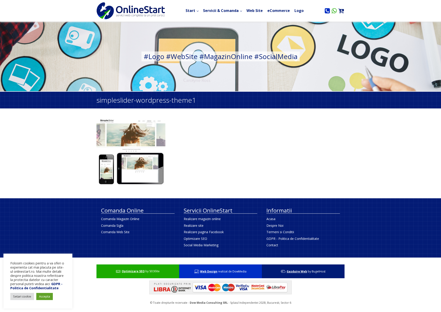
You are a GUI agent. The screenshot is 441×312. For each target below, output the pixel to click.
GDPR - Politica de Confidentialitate (292, 238)
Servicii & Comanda (221, 10)
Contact (272, 245)
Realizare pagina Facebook (204, 232)
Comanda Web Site (115, 232)
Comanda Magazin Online (120, 219)
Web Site (254, 10)
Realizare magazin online (202, 219)
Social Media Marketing (201, 245)
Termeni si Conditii (280, 232)
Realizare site (194, 225)
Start (190, 10)
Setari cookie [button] (22, 296)
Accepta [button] (44, 296)
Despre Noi (274, 225)
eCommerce (278, 10)
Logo (299, 10)
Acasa (270, 219)
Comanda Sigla (112, 225)
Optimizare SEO (195, 238)
